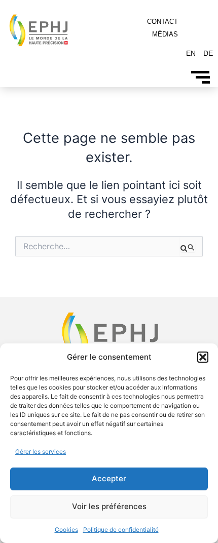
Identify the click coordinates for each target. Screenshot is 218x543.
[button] (203, 357)
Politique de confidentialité (121, 529)
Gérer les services (40, 451)
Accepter (109, 478)
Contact (162, 21)
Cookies (66, 529)
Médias (165, 34)
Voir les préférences (109, 506)
